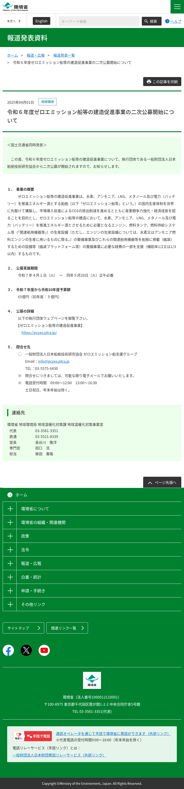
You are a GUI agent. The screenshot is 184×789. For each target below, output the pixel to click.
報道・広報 (36, 55)
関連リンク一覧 (63, 628)
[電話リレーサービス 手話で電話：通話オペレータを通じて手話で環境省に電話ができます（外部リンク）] (32, 736)
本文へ (11, 21)
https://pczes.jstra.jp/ (39, 332)
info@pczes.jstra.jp (54, 361)
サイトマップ (18, 628)
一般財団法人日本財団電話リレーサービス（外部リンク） (59, 755)
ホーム (12, 55)
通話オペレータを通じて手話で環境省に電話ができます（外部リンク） (113, 733)
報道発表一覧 (64, 55)
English (41, 21)
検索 (153, 21)
